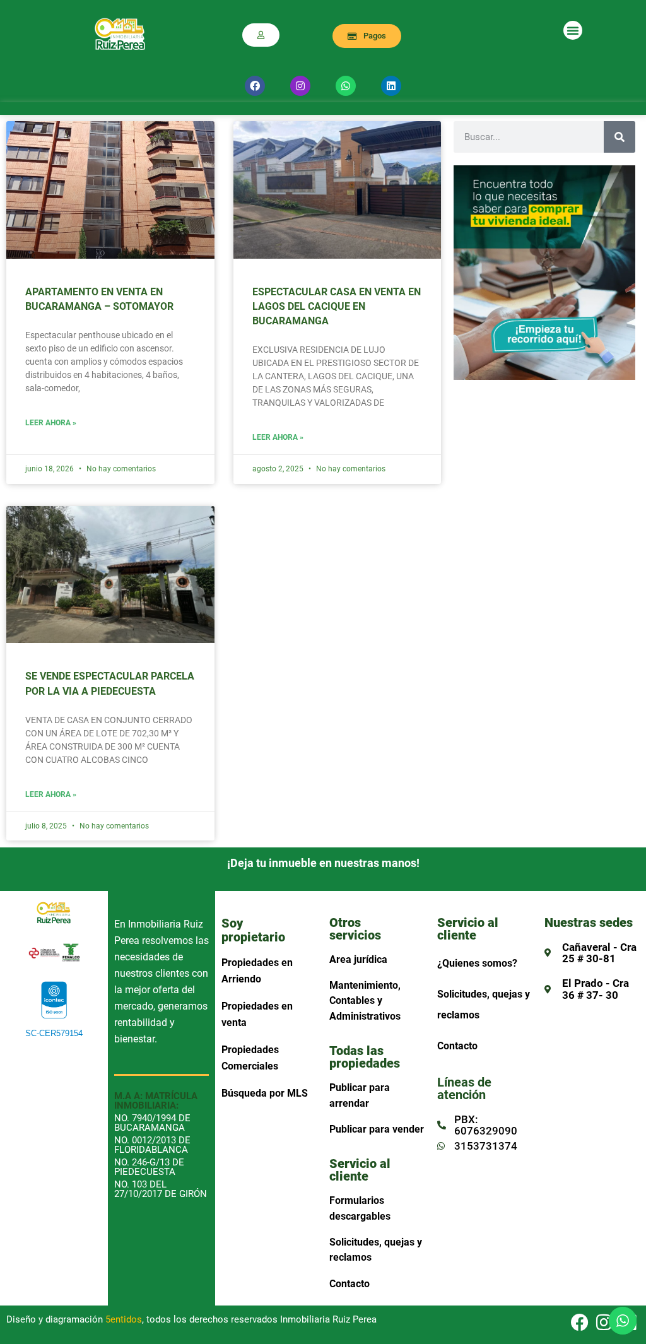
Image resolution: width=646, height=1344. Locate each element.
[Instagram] (300, 86)
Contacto (349, 1284)
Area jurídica (358, 959)
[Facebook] (255, 86)
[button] (572, 30)
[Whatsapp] (346, 86)
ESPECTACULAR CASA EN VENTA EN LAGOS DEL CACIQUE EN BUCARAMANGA (336, 306)
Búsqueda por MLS (264, 1093)
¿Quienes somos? (477, 963)
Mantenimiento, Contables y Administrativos (365, 1000)
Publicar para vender (376, 1129)
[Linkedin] (391, 86)
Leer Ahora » (50, 423)
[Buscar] (619, 137)
